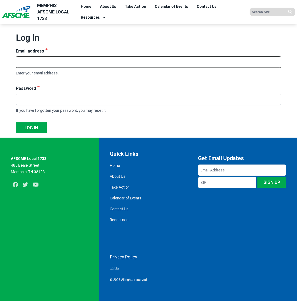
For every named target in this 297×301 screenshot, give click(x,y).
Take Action (135, 6)
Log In (114, 268)
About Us (108, 6)
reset (98, 110)
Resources (90, 17)
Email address (30, 51)
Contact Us (206, 6)
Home (86, 6)
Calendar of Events (171, 6)
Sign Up (272, 182)
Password (26, 88)
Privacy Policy (123, 257)
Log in (31, 127)
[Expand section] (104, 17)
